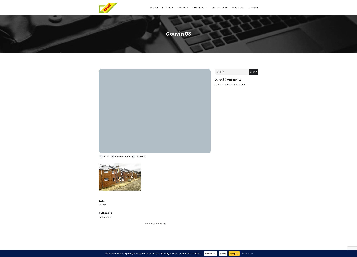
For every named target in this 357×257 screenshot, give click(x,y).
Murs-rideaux (200, 7)
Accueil (154, 7)
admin (106, 156)
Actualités (238, 7)
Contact (253, 7)
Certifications (220, 7)
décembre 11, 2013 (122, 156)
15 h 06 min (141, 156)
